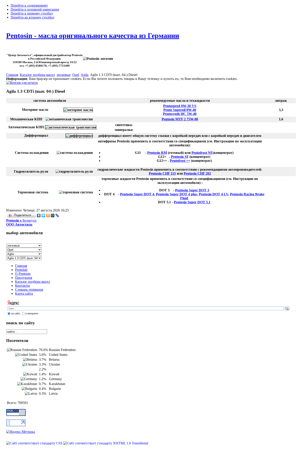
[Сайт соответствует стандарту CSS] (34, 443)
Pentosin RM (157, 153)
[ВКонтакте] (38, 215)
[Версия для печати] (22, 81)
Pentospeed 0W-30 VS (179, 106)
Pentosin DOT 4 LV (213, 194)
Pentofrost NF (202, 153)
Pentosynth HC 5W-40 (180, 114)
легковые (64, 75)
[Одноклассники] (48, 215)
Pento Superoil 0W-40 (179, 110)
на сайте (15, 313)
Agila (84, 75)
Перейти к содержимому (29, 5)
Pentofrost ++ (180, 160)
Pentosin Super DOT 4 (137, 194)
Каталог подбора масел (37, 75)
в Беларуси (21, 222)
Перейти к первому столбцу (32, 13)
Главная (12, 75)
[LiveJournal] (57, 215)
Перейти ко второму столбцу (32, 17)
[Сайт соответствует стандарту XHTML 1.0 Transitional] (105, 443)
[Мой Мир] (52, 215)
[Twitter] (43, 215)
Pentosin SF (180, 157)
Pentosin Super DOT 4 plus (176, 194)
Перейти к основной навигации (35, 9)
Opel (75, 75)
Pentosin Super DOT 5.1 (192, 202)
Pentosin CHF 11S (162, 173)
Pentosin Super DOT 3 (192, 190)
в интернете (31, 313)
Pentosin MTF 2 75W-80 (180, 119)
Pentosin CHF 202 (197, 173)
